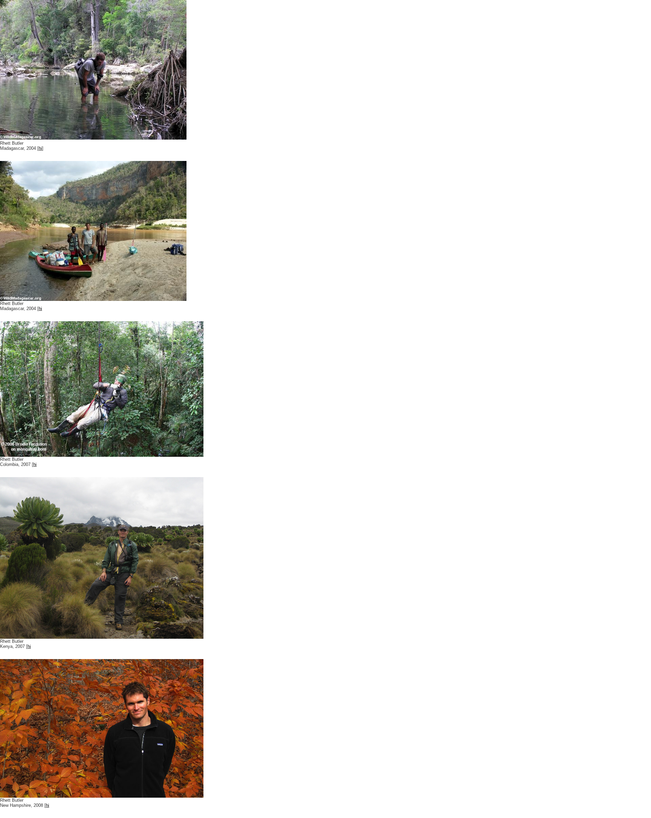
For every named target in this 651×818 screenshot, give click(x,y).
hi (40, 148)
